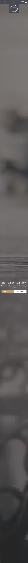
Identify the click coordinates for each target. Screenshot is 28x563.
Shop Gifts (6, 291)
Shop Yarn (19, 291)
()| (21, 2)
